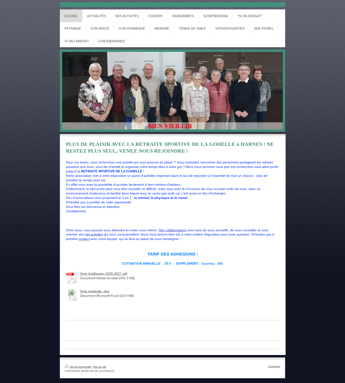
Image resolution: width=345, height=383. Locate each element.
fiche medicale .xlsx (94, 291)
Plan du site (99, 366)
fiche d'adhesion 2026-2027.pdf (103, 273)
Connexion (274, 366)
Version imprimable (80, 366)
